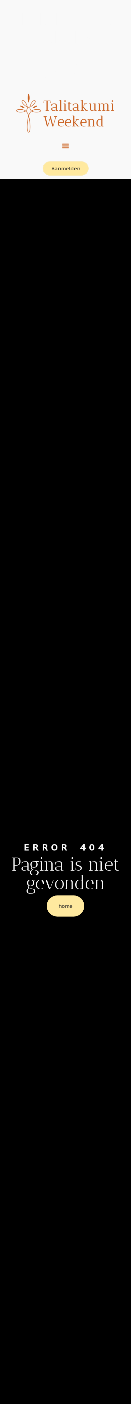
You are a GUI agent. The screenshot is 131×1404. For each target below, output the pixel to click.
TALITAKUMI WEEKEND (65, 28)
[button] (65, 145)
